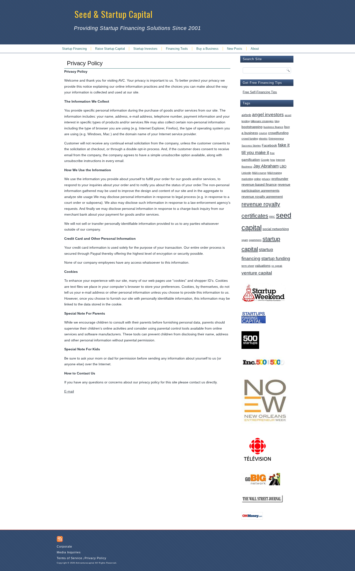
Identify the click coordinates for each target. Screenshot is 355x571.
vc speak (276, 265)
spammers (255, 240)
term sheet (247, 265)
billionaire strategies (262, 121)
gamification (250, 160)
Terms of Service (69, 558)
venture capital (256, 272)
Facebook (269, 145)
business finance (273, 127)
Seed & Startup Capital (114, 13)
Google (265, 159)
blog (277, 121)
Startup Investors (145, 48)
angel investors (268, 114)
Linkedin (246, 172)
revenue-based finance (259, 184)
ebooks (263, 138)
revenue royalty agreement (262, 196)
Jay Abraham (266, 166)
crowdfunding (278, 133)
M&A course (259, 172)
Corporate (64, 546)
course (263, 133)
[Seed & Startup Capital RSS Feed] (60, 539)
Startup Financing (74, 48)
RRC (272, 216)
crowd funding (249, 138)
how (272, 159)
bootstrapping (252, 127)
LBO (283, 166)
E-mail (69, 391)
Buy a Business (207, 48)
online (257, 178)
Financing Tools (177, 48)
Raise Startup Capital (110, 48)
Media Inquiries (69, 552)
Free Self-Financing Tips (260, 92)
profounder (279, 179)
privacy (266, 178)
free (272, 153)
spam (244, 240)
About (255, 48)
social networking (276, 229)
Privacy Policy (95, 558)
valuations (262, 266)
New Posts (234, 48)
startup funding (275, 258)
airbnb (246, 115)
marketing (247, 178)
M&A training (274, 172)
